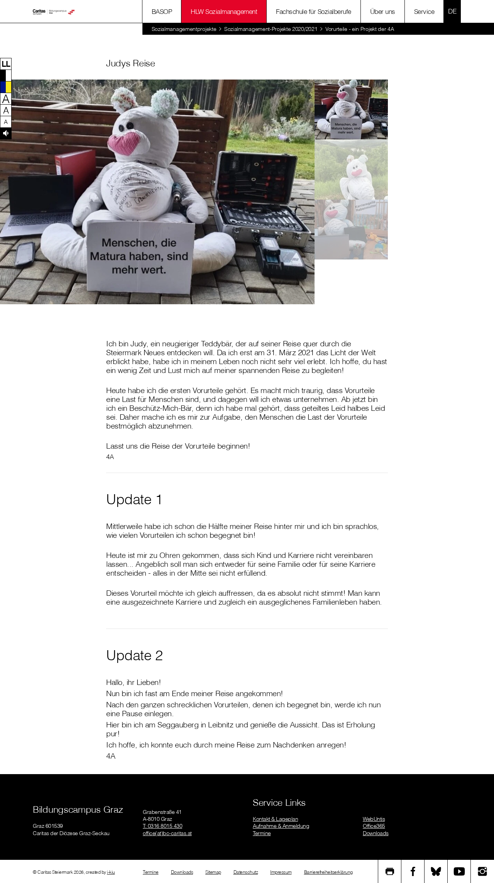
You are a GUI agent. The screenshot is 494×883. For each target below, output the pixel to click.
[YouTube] (459, 871)
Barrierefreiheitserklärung (328, 872)
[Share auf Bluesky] (436, 871)
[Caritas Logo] (53, 12)
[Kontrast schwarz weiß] (6, 75)
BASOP (162, 11)
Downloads (376, 833)
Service (424, 11)
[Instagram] (482, 871)
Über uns (382, 11)
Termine (262, 833)
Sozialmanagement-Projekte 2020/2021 (271, 28)
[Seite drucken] (389, 871)
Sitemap (213, 872)
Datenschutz (245, 872)
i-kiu (111, 872)
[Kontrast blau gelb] (6, 87)
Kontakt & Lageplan (275, 818)
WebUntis (374, 818)
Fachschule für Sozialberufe (313, 11)
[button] (6, 63)
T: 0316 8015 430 (162, 825)
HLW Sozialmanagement (224, 11)
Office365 (374, 825)
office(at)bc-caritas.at (167, 833)
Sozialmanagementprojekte (184, 28)
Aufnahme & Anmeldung (281, 825)
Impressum (281, 872)
